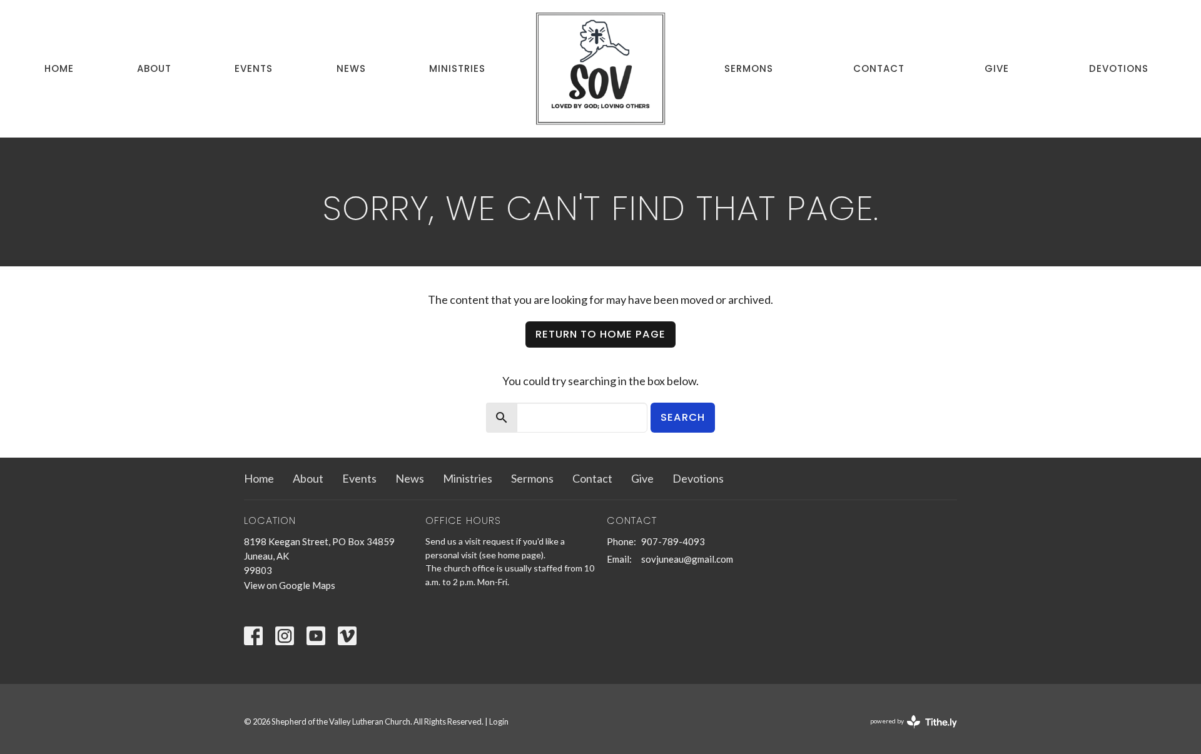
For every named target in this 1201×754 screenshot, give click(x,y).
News (351, 68)
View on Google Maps (289, 585)
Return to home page (600, 334)
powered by (907, 731)
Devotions (1118, 68)
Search (683, 417)
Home (59, 68)
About (154, 68)
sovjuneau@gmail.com (687, 559)
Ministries (457, 68)
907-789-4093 (673, 541)
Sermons (748, 68)
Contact (879, 68)
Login (499, 721)
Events (254, 68)
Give (997, 68)
